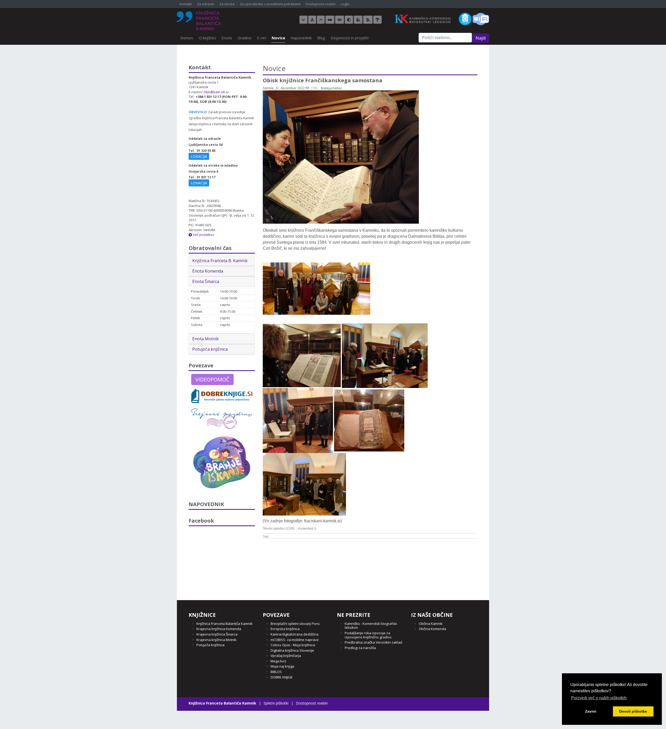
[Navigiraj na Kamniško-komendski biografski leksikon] (425, 18)
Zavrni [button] (590, 711)
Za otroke (227, 4)
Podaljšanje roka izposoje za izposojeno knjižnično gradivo (368, 635)
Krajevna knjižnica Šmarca (217, 634)
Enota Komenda (207, 271)
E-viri (261, 37)
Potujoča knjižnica (210, 349)
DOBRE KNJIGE (282, 677)
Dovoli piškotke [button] (633, 711)
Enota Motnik (205, 339)
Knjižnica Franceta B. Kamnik (220, 260)
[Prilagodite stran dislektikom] (349, 20)
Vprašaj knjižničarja (286, 655)
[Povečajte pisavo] (321, 20)
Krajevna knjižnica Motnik (216, 639)
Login (345, 4)
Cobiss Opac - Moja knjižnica (293, 645)
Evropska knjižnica (285, 628)
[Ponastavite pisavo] (312, 20)
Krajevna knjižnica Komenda (218, 628)
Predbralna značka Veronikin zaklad (373, 642)
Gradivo (245, 37)
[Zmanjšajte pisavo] (303, 20)
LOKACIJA (199, 156)
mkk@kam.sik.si (216, 92)
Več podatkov (203, 234)
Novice (278, 37)
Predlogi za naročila (360, 647)
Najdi (481, 38)
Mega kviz (278, 661)
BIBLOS (276, 671)
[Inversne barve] (358, 20)
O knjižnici (207, 37)
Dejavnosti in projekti (350, 37)
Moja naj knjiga (282, 666)
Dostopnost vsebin (321, 4)
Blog (321, 37)
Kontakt (186, 4)
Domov (186, 37)
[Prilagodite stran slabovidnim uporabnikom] (339, 20)
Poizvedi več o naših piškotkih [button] (599, 698)
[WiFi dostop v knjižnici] (480, 18)
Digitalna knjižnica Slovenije (292, 650)
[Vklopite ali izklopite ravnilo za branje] (329, 20)
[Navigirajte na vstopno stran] (199, 20)
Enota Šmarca (205, 281)
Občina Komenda (432, 628)
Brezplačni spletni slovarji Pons (295, 623)
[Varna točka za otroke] (465, 18)
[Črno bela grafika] (377, 20)
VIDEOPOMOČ (212, 379)
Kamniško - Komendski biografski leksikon (371, 625)
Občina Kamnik (431, 623)
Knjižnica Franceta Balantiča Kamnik (224, 623)
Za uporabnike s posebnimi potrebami (270, 4)
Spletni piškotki (276, 703)
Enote (226, 37)
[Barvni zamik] (368, 20)
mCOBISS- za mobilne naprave (295, 639)
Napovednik (301, 37)
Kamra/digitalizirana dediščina (294, 634)
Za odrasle (205, 4)
